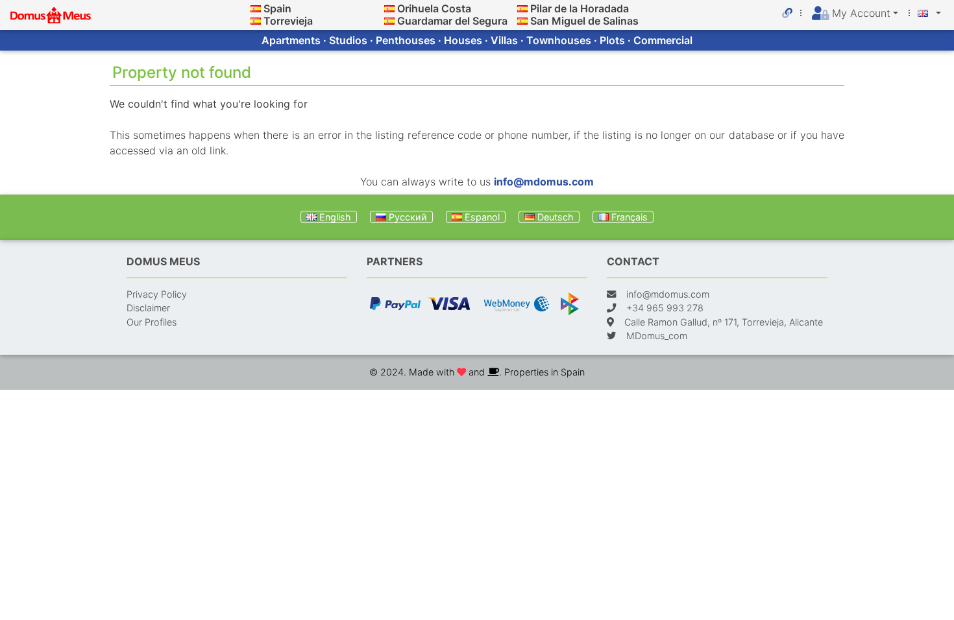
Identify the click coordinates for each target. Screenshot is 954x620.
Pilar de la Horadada (579, 8)
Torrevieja (288, 20)
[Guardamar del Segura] (389, 20)
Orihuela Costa (434, 8)
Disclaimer (148, 307)
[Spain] (256, 8)
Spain (277, 8)
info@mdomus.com (544, 181)
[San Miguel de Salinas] (522, 20)
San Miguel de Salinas (584, 20)
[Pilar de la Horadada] (522, 8)
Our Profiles (152, 322)
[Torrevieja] (256, 20)
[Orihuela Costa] (389, 8)
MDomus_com (656, 335)
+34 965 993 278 (664, 307)
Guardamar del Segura (452, 20)
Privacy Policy (157, 294)
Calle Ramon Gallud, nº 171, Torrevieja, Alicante (723, 322)
